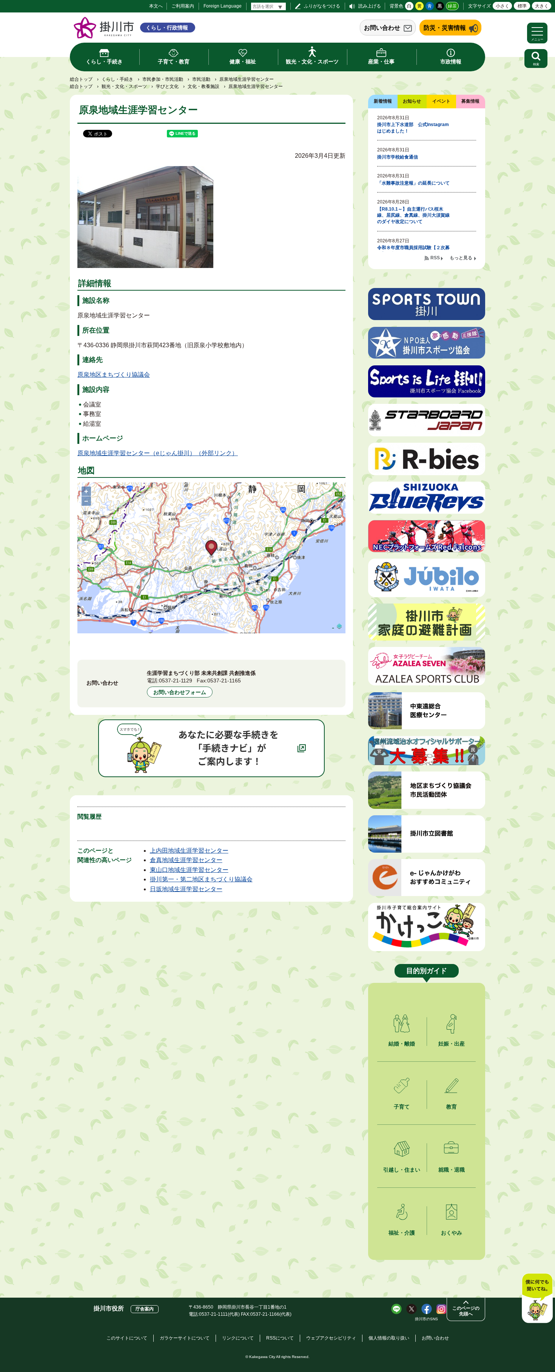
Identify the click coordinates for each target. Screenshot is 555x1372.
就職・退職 (451, 1170)
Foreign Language (223, 6)
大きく (542, 6)
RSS (435, 257)
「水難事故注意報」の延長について (413, 183)
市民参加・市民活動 (162, 79)
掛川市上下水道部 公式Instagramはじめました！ (413, 128)
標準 (522, 6)
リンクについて (238, 1338)
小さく (502, 6)
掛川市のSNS (426, 1319)
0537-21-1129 (175, 681)
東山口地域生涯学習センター (189, 870)
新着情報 (383, 101)
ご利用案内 (182, 6)
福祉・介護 (401, 1233)
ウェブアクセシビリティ (331, 1338)
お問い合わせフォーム (179, 692)
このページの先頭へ (465, 1311)
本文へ (156, 6)
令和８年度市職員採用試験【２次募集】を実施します (413, 251)
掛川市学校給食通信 (397, 157)
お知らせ (412, 101)
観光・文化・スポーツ (124, 86)
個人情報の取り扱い (388, 1338)
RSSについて (280, 1338)
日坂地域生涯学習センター (186, 889)
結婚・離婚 (401, 1044)
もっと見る (461, 257)
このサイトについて (126, 1338)
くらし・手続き (117, 79)
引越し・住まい (401, 1170)
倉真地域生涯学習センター (186, 860)
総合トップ (81, 79)
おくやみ (451, 1233)
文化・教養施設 (203, 86)
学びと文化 (167, 86)
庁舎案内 (145, 1309)
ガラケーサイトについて (185, 1338)
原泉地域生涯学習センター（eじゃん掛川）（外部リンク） (157, 453)
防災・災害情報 (445, 28)
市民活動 (201, 79)
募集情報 (470, 101)
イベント (441, 101)
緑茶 (452, 6)
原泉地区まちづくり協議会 (113, 374)
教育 (451, 1107)
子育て (402, 1107)
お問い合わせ (382, 28)
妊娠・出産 (451, 1044)
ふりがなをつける (322, 6)
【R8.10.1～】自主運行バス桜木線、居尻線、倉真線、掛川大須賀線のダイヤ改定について (413, 215)
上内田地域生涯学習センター (189, 850)
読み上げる (369, 6)
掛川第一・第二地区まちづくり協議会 (201, 879)
